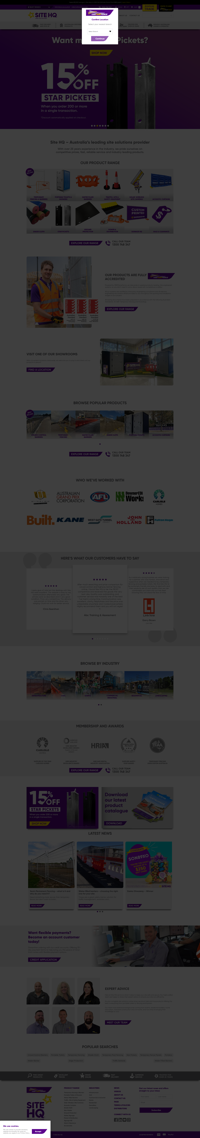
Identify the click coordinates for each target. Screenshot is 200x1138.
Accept (38, 1131)
